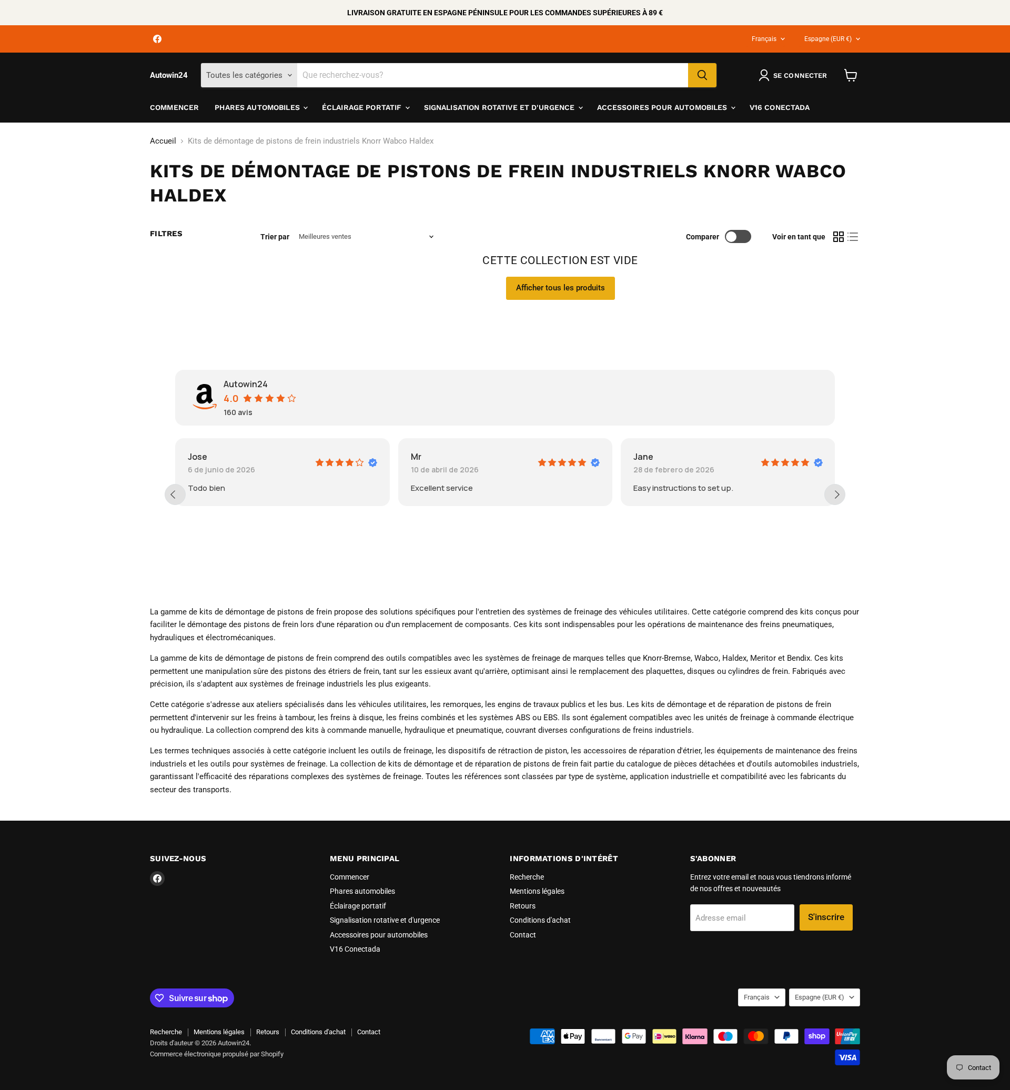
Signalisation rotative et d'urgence (500, 107)
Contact (523, 935)
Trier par (274, 237)
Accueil (163, 141)
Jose (197, 456)
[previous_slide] (175, 494)
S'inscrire (826, 917)
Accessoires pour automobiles (663, 107)
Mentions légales (537, 891)
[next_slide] (834, 494)
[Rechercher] (702, 75)
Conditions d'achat (540, 920)
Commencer (174, 107)
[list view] (853, 236)
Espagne (828, 39)
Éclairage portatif (363, 107)
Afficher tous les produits (560, 287)
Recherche (527, 877)
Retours (523, 906)
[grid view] (838, 236)
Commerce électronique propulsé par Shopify (217, 1054)
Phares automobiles (258, 107)
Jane (643, 456)
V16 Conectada (780, 107)
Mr (416, 456)
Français (764, 39)
